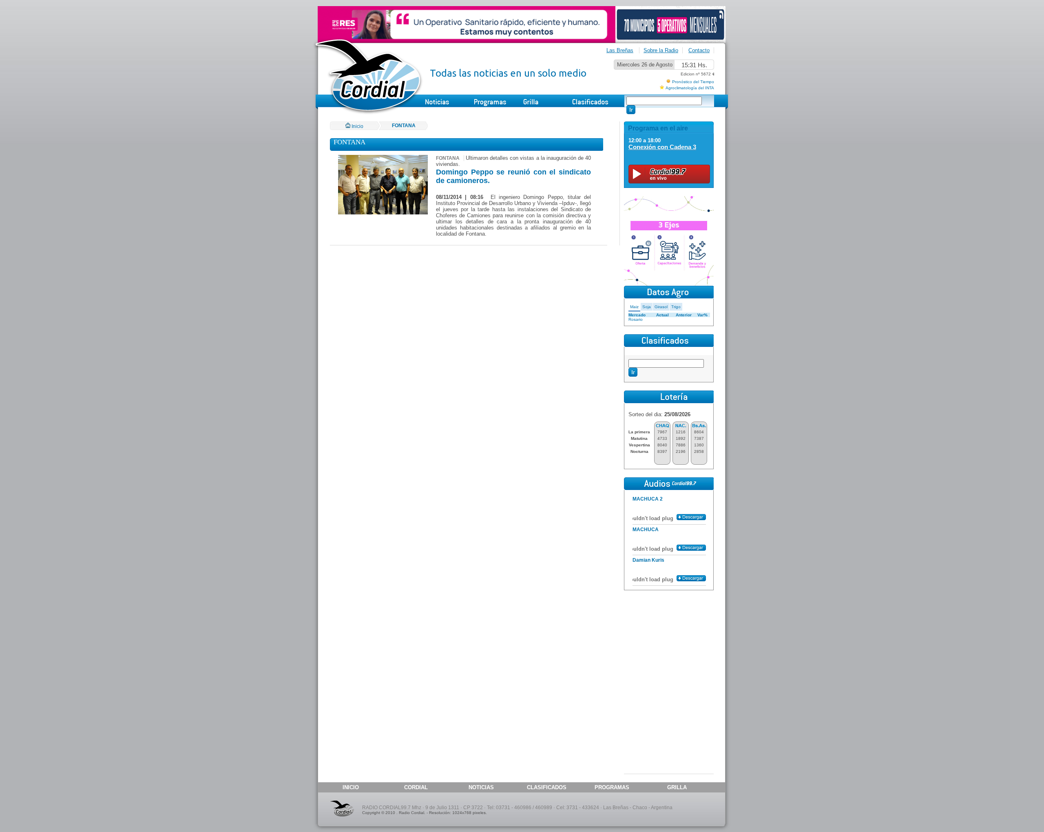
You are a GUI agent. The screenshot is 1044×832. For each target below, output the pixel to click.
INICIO (351, 787)
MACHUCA (646, 529)
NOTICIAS (481, 787)
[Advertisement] (669, 643)
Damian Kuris (648, 560)
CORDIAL (416, 787)
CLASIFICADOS (546, 787)
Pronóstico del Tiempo (693, 81)
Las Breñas (619, 50)
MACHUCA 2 (648, 499)
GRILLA (677, 787)
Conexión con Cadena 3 (662, 146)
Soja (646, 307)
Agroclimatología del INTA (690, 88)
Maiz (634, 307)
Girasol (661, 307)
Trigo (676, 307)
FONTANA (404, 125)
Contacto (699, 50)
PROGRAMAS (612, 787)
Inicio (356, 126)
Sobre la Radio (661, 50)
